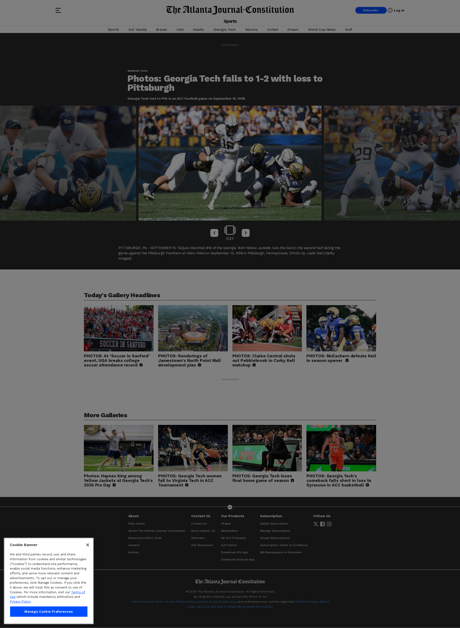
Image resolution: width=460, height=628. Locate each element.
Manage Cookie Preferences (48, 611)
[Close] (87, 545)
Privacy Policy (20, 601)
